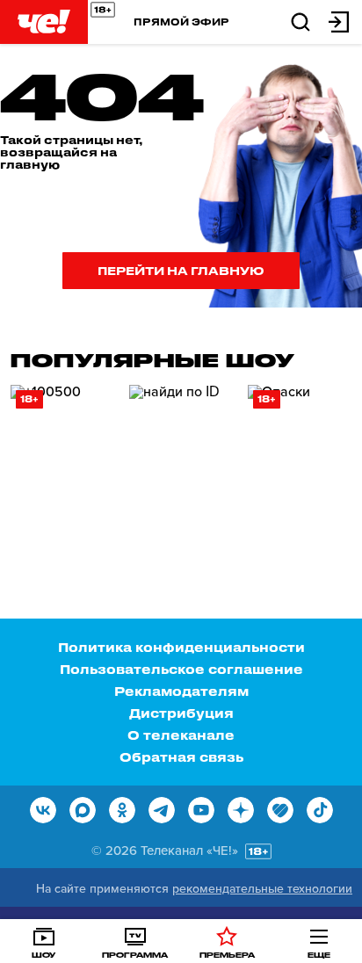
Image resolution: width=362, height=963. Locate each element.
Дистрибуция (181, 713)
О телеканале (181, 735)
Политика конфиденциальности (181, 647)
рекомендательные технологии (262, 888)
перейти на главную (181, 270)
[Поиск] (300, 20)
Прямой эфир (181, 21)
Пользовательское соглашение (181, 669)
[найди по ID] (182, 459)
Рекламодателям (181, 691)
